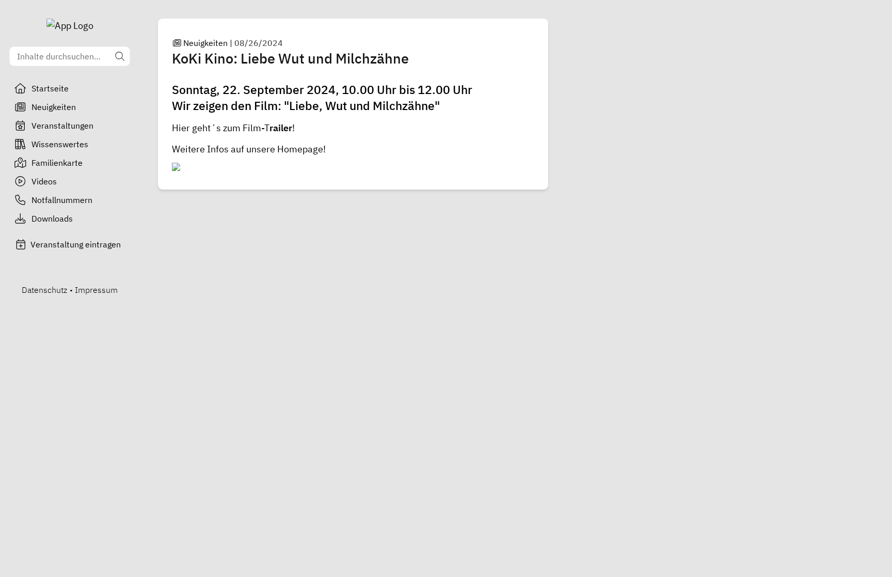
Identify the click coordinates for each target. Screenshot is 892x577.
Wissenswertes (59, 144)
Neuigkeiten (53, 107)
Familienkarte (57, 163)
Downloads (52, 218)
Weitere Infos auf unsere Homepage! (249, 149)
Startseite (50, 88)
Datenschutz (44, 290)
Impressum (96, 290)
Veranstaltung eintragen (75, 244)
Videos (44, 181)
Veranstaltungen (62, 125)
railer (280, 128)
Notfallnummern (61, 200)
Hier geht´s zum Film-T (220, 128)
